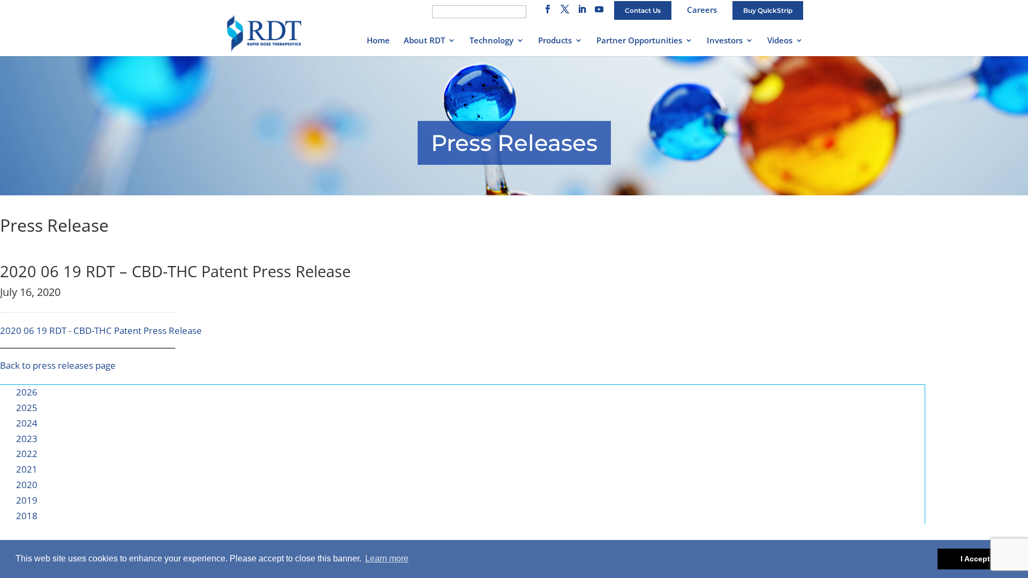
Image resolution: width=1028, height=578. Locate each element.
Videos (779, 40)
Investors (725, 40)
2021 (26, 469)
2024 (26, 423)
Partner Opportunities (639, 40)
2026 (26, 392)
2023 (26, 438)
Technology (491, 40)
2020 (26, 484)
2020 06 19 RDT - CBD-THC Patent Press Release (101, 330)
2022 (26, 453)
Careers (702, 9)
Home (378, 40)
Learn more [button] (387, 558)
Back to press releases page (58, 365)
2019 (26, 500)
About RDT (424, 40)
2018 (26, 515)
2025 (26, 407)
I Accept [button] (975, 558)
